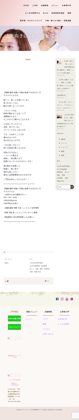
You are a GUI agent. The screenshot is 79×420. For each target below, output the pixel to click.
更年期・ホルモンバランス (31, 20)
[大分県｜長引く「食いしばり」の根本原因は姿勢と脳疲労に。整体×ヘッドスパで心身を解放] (59, 62)
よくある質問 (63, 324)
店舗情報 (44, 5)
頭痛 (69, 13)
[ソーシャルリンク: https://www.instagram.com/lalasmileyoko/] (62, 299)
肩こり (32, 269)
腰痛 (41, 269)
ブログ (45, 319)
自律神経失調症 (57, 13)
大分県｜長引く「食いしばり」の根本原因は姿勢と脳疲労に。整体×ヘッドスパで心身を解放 (65, 67)
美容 (62, 155)
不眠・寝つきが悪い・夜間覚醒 (58, 20)
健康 (62, 151)
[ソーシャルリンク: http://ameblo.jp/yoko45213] (72, 299)
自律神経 (47, 269)
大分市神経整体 (35, 266)
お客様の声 (66, 5)
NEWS (27, 59)
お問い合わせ (48, 334)
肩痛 (36, 269)
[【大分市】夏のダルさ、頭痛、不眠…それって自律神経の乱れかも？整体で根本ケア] (59, 116)
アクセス (46, 329)
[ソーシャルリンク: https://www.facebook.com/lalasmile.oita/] (58, 299)
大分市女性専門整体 (36, 263)
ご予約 (35, 5)
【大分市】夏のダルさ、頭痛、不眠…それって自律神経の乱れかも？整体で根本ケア (65, 121)
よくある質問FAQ (32, 13)
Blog (45, 13)
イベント (64, 143)
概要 (44, 324)
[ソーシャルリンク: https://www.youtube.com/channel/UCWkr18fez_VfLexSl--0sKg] (67, 299)
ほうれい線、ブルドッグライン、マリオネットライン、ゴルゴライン (65, 105)
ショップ (64, 147)
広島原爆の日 (61, 95)
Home (26, 5)
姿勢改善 (44, 266)
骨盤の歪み (37, 272)
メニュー (55, 5)
